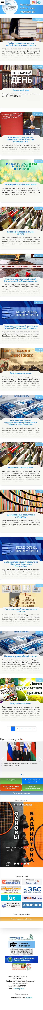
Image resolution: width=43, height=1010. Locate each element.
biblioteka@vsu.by (18, 989)
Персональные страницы (21, 793)
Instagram (28, 997)
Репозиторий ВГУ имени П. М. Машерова (11, 787)
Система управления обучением (21, 919)
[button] (40, 759)
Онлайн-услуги (11, 780)
